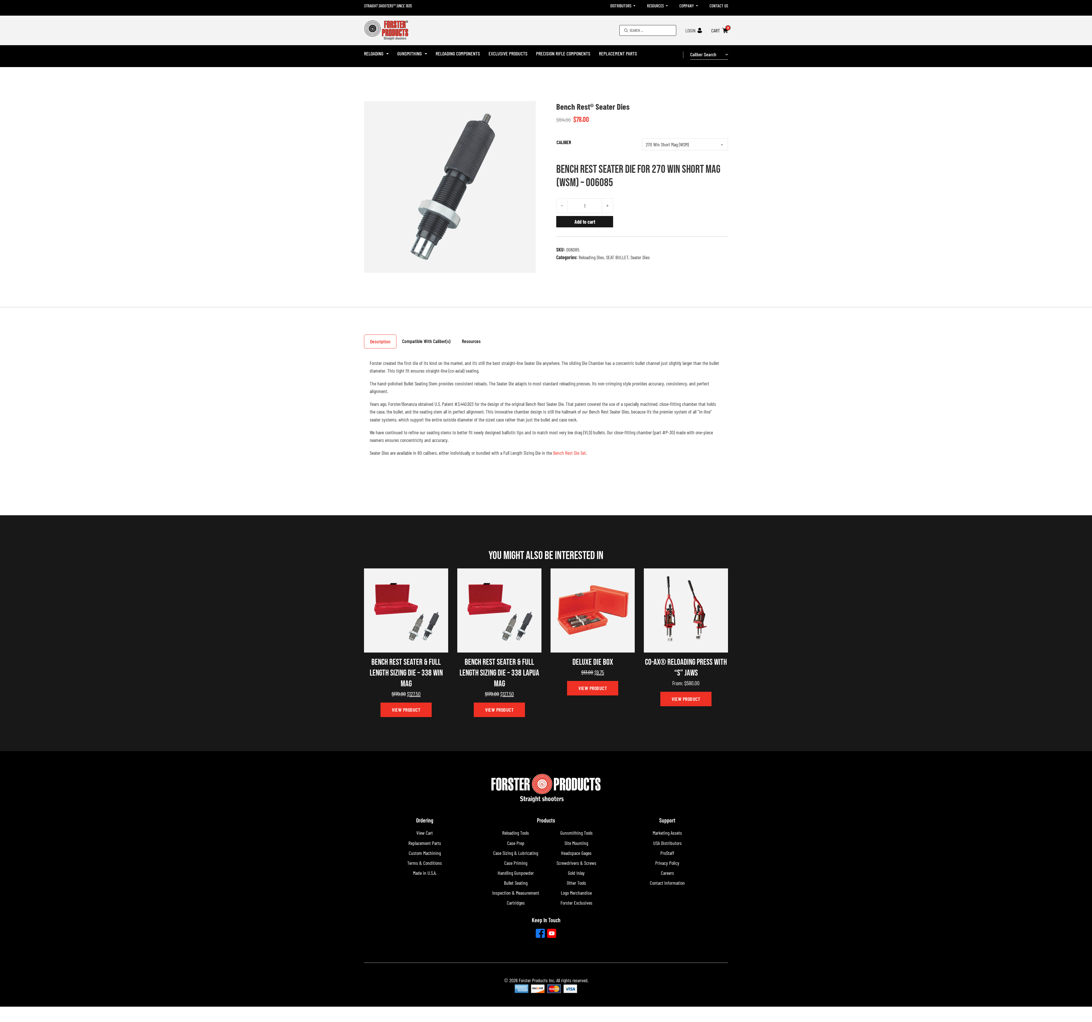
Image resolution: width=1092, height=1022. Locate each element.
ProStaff (667, 853)
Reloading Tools (515, 833)
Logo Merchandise (576, 893)
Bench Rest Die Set (569, 453)
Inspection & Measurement (515, 893)
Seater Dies (640, 257)
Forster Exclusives (576, 903)
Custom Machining (425, 853)
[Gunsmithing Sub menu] (426, 53)
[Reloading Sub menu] (387, 53)
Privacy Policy (667, 863)
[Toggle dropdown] (634, 6)
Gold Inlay (576, 873)
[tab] (380, 341)
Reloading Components (458, 53)
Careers (667, 873)
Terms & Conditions (424, 863)
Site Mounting (576, 843)
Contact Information (667, 883)
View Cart (424, 833)
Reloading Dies (591, 257)
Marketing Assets (667, 833)
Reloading (373, 53)
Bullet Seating (516, 883)
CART (715, 30)
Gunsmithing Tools (576, 833)
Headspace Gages (576, 853)
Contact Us (719, 5)
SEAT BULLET (617, 257)
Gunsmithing (409, 53)
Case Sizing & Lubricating (515, 853)
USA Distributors (667, 843)
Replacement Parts (618, 53)
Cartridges (516, 903)
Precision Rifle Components (563, 53)
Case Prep (515, 843)
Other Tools (576, 883)
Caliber (564, 142)
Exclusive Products (508, 53)
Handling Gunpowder (516, 873)
